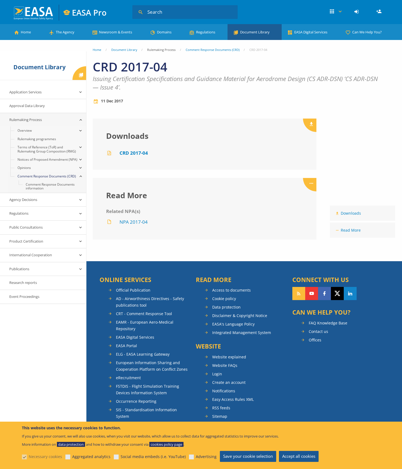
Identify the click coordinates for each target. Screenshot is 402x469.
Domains (164, 32)
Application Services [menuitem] (25, 92)
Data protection (226, 307)
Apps (335, 11)
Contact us (318, 331)
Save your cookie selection (248, 456)
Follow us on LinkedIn (350, 293)
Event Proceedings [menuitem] (24, 296)
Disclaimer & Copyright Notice (239, 315)
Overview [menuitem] (25, 130)
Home (26, 32)
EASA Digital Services (310, 32)
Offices (315, 340)
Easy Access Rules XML (233, 399)
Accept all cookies (298, 456)
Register (380, 11)
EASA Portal (126, 345)
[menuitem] (357, 11)
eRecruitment (128, 377)
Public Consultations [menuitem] (26, 227)
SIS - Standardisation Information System (146, 413)
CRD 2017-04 (134, 153)
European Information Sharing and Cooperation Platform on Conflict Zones (152, 366)
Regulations (205, 32)
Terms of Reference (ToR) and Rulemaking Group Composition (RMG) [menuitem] (47, 149)
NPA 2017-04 (134, 222)
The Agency (65, 32)
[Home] (33, 12)
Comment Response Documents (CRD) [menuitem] (47, 176)
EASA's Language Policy (233, 324)
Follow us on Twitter (337, 293)
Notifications (223, 390)
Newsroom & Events (115, 32)
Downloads (351, 213)
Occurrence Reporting (136, 401)
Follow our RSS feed (298, 293)
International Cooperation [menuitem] (30, 254)
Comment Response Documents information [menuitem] (50, 186)
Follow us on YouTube (311, 293)
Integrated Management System (241, 332)
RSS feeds (221, 407)
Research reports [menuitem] (23, 282)
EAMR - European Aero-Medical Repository (144, 325)
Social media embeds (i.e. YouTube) (153, 456)
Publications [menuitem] (19, 268)
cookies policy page (166, 444)
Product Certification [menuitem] (26, 241)
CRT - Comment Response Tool (144, 313)
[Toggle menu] (81, 92)
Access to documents (231, 290)
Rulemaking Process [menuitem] (25, 119)
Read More (351, 230)
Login (357, 11)
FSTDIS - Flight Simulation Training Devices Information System (147, 389)
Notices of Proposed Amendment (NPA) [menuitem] (47, 159)
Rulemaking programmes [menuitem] (37, 139)
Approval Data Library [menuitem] (27, 105)
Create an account (229, 382)
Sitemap (219, 416)
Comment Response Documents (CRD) (213, 50)
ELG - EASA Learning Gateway (143, 354)
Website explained (229, 356)
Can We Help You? (367, 32)
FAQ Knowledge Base (328, 323)
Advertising (206, 456)
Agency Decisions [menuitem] (23, 199)
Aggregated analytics (91, 456)
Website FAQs (224, 365)
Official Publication (133, 290)
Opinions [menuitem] (24, 167)
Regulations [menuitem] (18, 213)
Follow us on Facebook (324, 293)
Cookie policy (224, 298)
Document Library (255, 32)
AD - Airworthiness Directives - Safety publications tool (150, 302)
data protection (71, 444)
